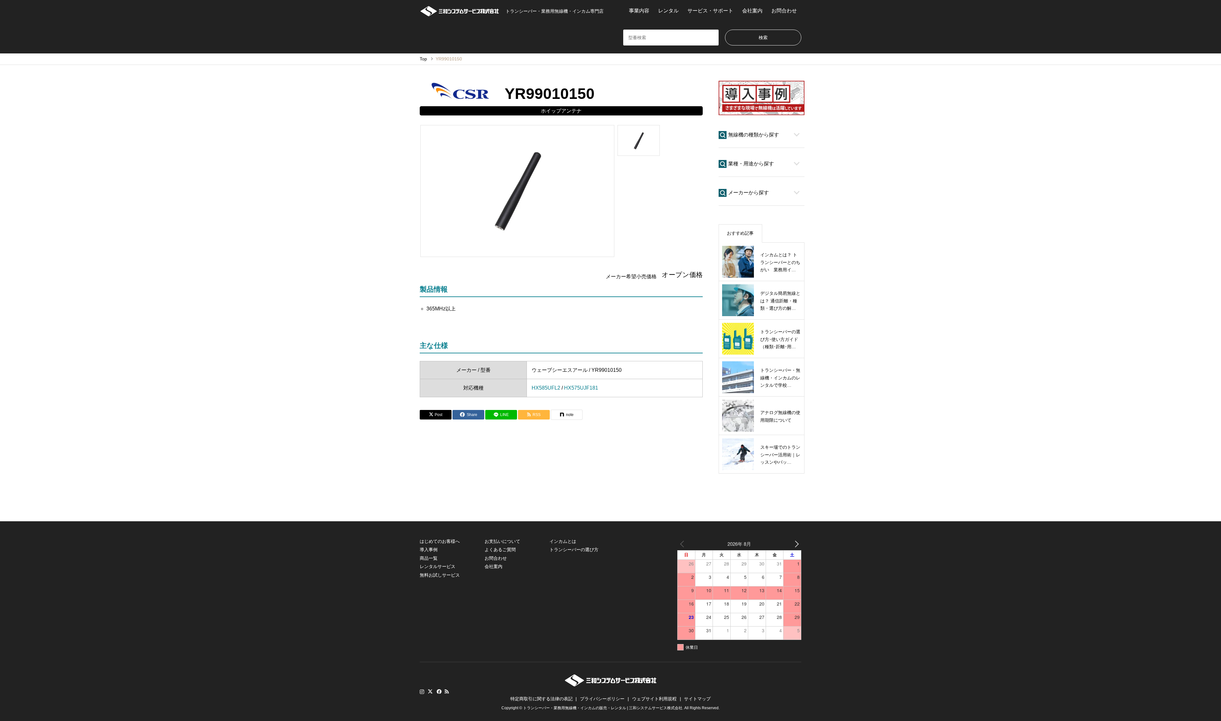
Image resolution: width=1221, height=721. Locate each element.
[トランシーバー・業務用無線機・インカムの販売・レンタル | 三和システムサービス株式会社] (611, 684)
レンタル (668, 10)
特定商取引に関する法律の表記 (541, 698)
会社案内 (752, 10)
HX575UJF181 (581, 388)
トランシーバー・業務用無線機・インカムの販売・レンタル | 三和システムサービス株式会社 (602, 708)
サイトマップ (697, 698)
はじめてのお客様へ (440, 541)
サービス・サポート (710, 10)
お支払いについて (502, 541)
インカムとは (562, 541)
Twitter (430, 691)
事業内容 (639, 10)
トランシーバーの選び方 (573, 549)
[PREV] (683, 543)
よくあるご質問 (500, 549)
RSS (447, 691)
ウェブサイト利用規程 (654, 698)
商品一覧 (429, 558)
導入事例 (429, 549)
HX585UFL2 (546, 388)
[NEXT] (795, 543)
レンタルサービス (437, 566)
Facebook (438, 691)
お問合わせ (784, 10)
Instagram (422, 691)
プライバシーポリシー (602, 698)
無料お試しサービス (440, 575)
